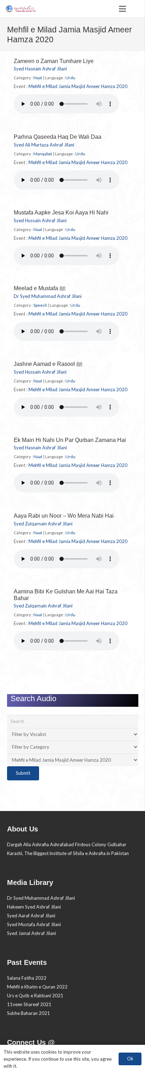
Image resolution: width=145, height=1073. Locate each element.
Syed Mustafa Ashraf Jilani (34, 924)
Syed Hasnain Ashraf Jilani (40, 68)
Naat (37, 77)
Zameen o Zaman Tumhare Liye (54, 61)
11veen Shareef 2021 (29, 1004)
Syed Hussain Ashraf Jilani (40, 220)
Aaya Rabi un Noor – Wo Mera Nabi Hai (64, 516)
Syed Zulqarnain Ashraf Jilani (43, 523)
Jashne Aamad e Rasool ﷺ (48, 364)
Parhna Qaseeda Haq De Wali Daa (57, 137)
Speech (40, 305)
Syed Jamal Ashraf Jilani (31, 933)
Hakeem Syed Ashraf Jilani (34, 907)
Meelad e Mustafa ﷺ (39, 288)
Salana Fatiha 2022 (26, 978)
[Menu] (122, 9)
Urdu (70, 77)
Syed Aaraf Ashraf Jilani (31, 915)
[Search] (137, 9)
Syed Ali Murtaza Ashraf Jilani (44, 145)
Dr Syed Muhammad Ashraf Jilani (48, 296)
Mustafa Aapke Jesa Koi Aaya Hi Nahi (61, 213)
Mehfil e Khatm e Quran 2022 (37, 987)
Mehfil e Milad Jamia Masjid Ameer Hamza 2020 (78, 86)
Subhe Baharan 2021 (28, 1013)
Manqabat (42, 153)
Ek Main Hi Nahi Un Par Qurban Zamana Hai (70, 440)
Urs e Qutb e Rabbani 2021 (35, 995)
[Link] (21, 8)
